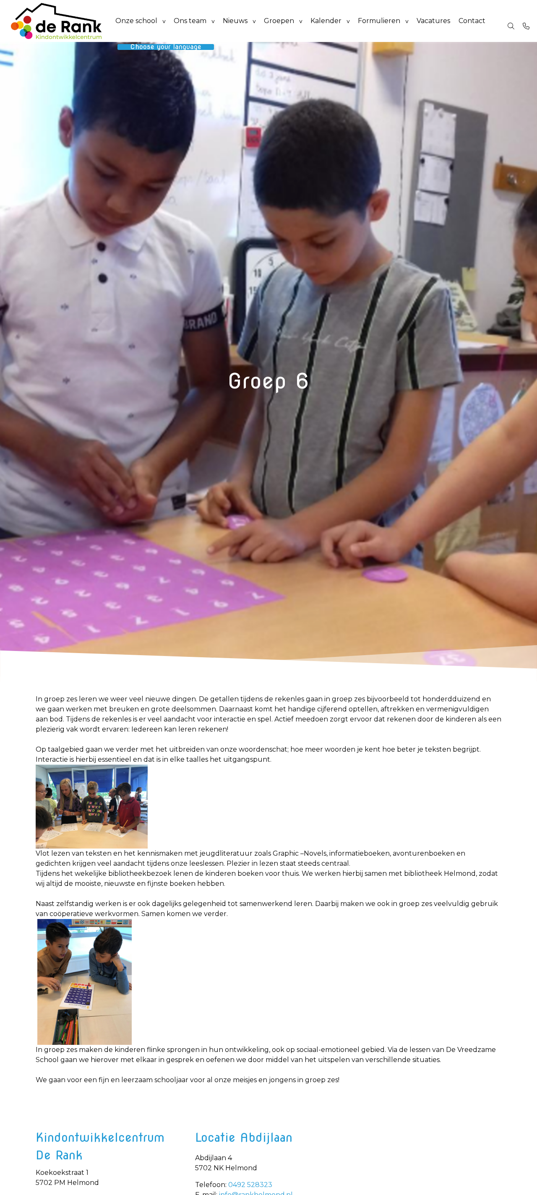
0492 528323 (250, 1185)
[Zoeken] (511, 26)
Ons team (190, 21)
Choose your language (165, 47)
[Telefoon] (526, 26)
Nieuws (235, 21)
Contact (472, 21)
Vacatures (433, 21)
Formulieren (379, 21)
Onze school (136, 21)
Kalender (325, 21)
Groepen (279, 21)
